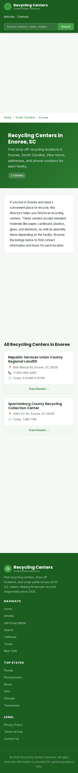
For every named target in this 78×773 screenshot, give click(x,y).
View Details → (39, 388)
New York (10, 651)
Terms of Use (13, 731)
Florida (8, 670)
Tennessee (11, 705)
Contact (23, 16)
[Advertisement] (39, 74)
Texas (8, 644)
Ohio (7, 691)
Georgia (9, 698)
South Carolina (25, 117)
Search (66, 26)
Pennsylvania (13, 677)
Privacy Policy (13, 724)
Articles (9, 16)
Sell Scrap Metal (15, 623)
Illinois (8, 684)
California (10, 637)
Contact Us (11, 738)
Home (7, 117)
